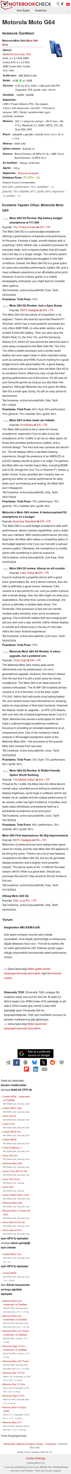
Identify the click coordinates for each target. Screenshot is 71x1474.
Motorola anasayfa (28, 173)
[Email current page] (44, 1069)
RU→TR (31, 900)
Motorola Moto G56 (12, 1163)
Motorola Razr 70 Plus (14, 1372)
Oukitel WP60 (9, 1273)
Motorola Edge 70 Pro (13, 1395)
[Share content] (8, 1062)
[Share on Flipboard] (26, 1069)
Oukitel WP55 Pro (12, 1131)
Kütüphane (50, 1443)
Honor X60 (8, 1187)
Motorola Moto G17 (12, 1422)
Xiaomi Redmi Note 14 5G (16, 1194)
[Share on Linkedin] (35, 1069)
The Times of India (24, 227)
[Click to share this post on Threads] (25, 1062)
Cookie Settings (35, 1458)
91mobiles (26, 425)
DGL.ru (17, 900)
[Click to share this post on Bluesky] (34, 1062)
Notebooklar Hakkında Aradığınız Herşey (23, 1443)
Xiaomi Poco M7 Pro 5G (15, 1171)
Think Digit (19, 660)
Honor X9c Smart (11, 1179)
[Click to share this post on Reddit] (52, 1062)
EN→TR (45, 227)
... (67, 10)
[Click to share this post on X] (43, 1062)
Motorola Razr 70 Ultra (14, 1384)
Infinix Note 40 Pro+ (12, 1230)
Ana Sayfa (23, 10)
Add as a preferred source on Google (39, 1053)
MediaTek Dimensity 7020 (17, 54)
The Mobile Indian (24, 779)
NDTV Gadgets (29, 310)
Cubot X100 (8, 1123)
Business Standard (24, 521)
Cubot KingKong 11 (12, 1147)
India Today (27, 573)
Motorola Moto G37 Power (16, 1361)
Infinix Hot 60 (9, 1116)
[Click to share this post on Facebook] (16, 1062)
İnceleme (40, 10)
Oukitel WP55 (9, 1139)
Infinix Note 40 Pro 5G (14, 1222)
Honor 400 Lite (10, 1155)
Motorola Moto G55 (12, 1202)
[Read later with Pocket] (61, 1062)
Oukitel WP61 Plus (12, 1254)
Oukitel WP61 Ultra (12, 1108)
